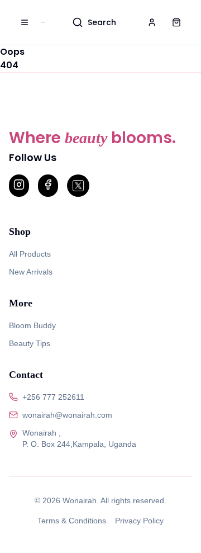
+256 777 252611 (53, 397)
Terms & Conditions (71, 520)
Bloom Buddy (32, 325)
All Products (30, 253)
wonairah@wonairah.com (67, 414)
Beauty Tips (29, 343)
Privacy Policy (139, 520)
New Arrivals (30, 271)
